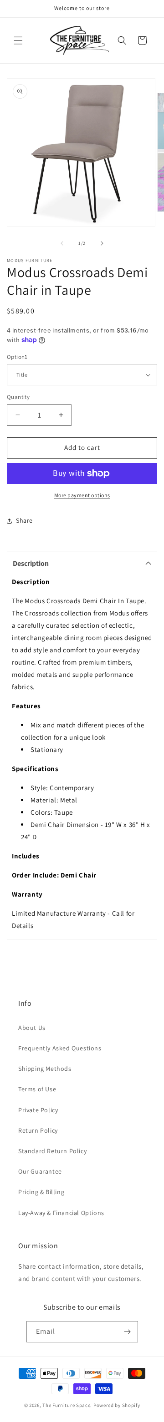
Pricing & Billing (41, 1192)
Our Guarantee (40, 1171)
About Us (32, 1028)
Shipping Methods (45, 1068)
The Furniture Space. (67, 1405)
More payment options (82, 495)
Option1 (17, 357)
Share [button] (24, 520)
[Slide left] (62, 243)
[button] (18, 40)
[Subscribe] (128, 1331)
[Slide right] (102, 243)
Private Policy (38, 1110)
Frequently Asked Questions (60, 1048)
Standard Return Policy (52, 1151)
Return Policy (38, 1130)
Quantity (18, 397)
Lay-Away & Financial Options (61, 1213)
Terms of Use (37, 1089)
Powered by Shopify (116, 1405)
